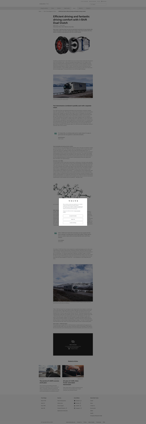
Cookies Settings (73, 222)
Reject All (73, 219)
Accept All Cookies (73, 215)
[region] (73, 212)
